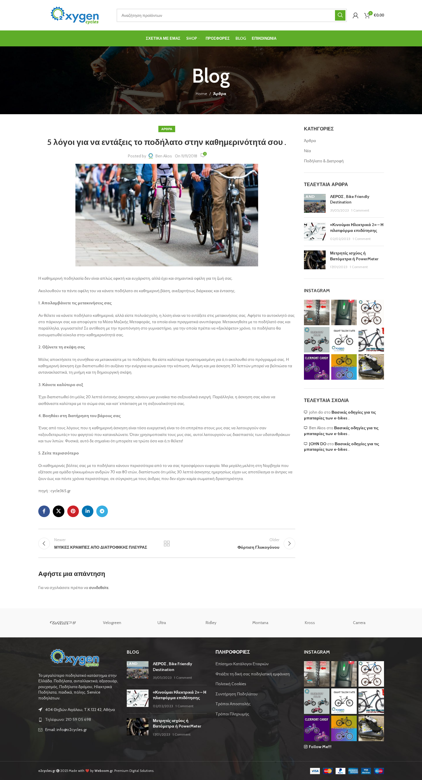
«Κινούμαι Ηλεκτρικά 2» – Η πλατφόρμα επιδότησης (356, 227)
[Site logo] (74, 14)
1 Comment (360, 210)
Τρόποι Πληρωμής (232, 714)
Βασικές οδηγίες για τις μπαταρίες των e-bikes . (340, 415)
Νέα (307, 150)
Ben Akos (163, 156)
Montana (260, 622)
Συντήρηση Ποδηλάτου (236, 694)
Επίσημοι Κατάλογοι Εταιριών (242, 663)
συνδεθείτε (98, 587)
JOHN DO (317, 443)
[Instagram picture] (316, 312)
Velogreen (112, 622)
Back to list (166, 543)
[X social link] (58, 511)
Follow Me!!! (320, 746)
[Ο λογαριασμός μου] (355, 15)
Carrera (359, 622)
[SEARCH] (340, 15)
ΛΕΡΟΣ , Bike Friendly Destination (349, 199)
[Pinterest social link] (73, 511)
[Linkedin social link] (87, 511)
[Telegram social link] (102, 511)
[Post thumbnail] (315, 203)
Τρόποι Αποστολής (233, 703)
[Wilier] (63, 622)
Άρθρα (219, 93)
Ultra (161, 622)
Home (201, 93)
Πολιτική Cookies (230, 683)
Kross (310, 622)
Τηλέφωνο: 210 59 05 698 (68, 719)
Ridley (211, 622)
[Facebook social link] (44, 511)
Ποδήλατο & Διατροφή (324, 160)
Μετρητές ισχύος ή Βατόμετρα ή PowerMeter (354, 255)
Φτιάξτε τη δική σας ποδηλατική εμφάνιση (252, 674)
